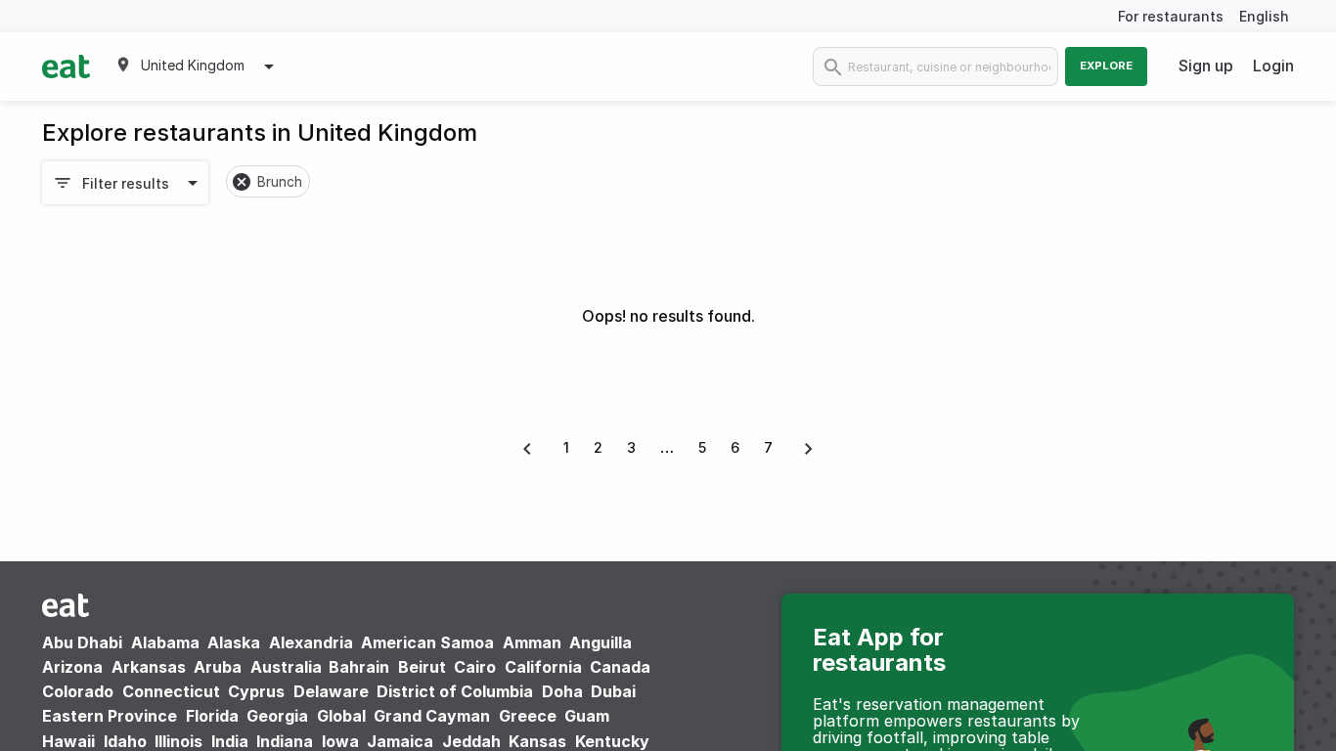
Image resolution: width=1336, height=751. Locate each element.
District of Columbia (455, 691)
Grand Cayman (432, 716)
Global (341, 716)
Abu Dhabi (82, 642)
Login (1273, 65)
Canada (620, 667)
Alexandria (311, 642)
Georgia (277, 716)
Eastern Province (109, 716)
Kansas (537, 741)
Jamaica (400, 741)
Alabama (165, 642)
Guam (586, 716)
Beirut (422, 667)
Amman (532, 642)
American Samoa (427, 642)
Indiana (284, 741)
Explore (1106, 65)
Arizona (72, 667)
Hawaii (68, 741)
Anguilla (600, 642)
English (1264, 16)
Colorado (77, 691)
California (543, 667)
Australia (288, 667)
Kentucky (612, 741)
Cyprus (256, 691)
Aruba (218, 667)
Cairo (475, 667)
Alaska (233, 642)
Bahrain (359, 667)
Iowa (340, 741)
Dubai (613, 691)
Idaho (125, 741)
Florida (212, 716)
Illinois (178, 741)
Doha (562, 691)
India (229, 741)
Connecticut (171, 691)
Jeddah (471, 741)
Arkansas (148, 667)
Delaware (331, 691)
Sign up (1206, 65)
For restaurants (1171, 16)
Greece (528, 716)
